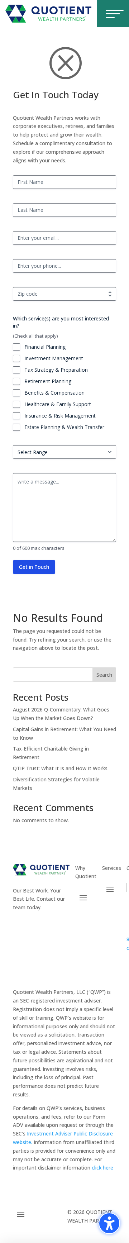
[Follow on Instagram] (48, 928)
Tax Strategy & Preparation (56, 369)
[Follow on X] (33, 928)
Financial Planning (45, 346)
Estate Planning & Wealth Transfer (64, 427)
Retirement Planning (47, 381)
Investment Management (53, 358)
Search (104, 674)
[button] (83, 897)
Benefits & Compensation (54, 392)
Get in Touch (34, 566)
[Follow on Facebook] (18, 928)
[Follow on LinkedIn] (64, 928)
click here (102, 1167)
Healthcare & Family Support (57, 404)
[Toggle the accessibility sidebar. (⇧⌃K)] (109, 1223)
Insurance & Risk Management (60, 415)
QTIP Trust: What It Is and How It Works (60, 768)
